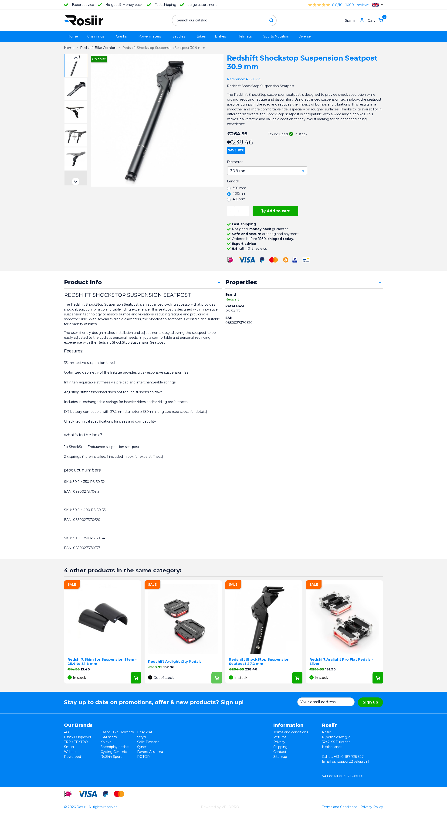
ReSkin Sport (111, 757)
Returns (279, 737)
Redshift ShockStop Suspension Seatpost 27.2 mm (259, 661)
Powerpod (72, 757)
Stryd (141, 737)
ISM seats (109, 737)
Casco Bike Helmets (117, 732)
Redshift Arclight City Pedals (175, 661)
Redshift (232, 299)
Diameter (235, 162)
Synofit (143, 747)
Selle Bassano (148, 742)
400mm (239, 193)
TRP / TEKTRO (76, 742)
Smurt (69, 747)
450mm (239, 199)
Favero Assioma (150, 752)
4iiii (66, 732)
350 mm (239, 188)
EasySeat (144, 732)
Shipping (280, 747)
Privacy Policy (371, 807)
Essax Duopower (77, 737)
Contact (279, 752)
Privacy (279, 742)
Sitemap (280, 757)
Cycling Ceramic (114, 752)
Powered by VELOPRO (220, 807)
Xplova (106, 742)
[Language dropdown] (377, 5)
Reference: (236, 79)
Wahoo (70, 752)
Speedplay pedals (115, 747)
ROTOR (143, 757)
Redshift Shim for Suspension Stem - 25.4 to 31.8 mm (102, 661)
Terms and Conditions (339, 807)
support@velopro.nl (353, 761)
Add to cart (278, 211)
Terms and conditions (290, 732)
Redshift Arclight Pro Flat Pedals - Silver (341, 661)
